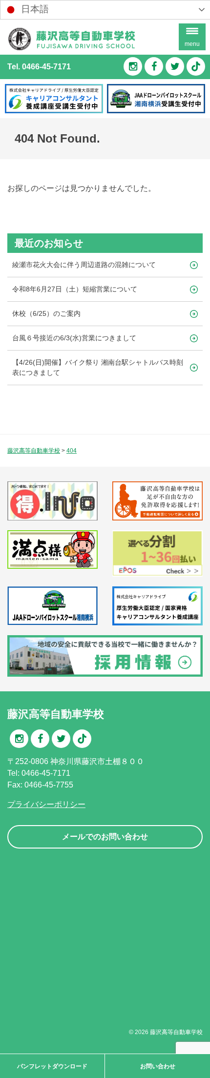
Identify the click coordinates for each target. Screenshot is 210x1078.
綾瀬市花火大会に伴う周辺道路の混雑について (84, 265)
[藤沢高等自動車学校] (71, 48)
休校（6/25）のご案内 (46, 313)
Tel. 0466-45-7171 (39, 66)
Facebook (154, 66)
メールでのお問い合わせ (105, 836)
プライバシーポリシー (46, 804)
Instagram (133, 66)
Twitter (175, 66)
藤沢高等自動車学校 (176, 1032)
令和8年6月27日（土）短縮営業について (74, 289)
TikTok (196, 66)
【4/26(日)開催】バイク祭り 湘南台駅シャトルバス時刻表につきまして (97, 367)
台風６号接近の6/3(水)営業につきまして (74, 338)
